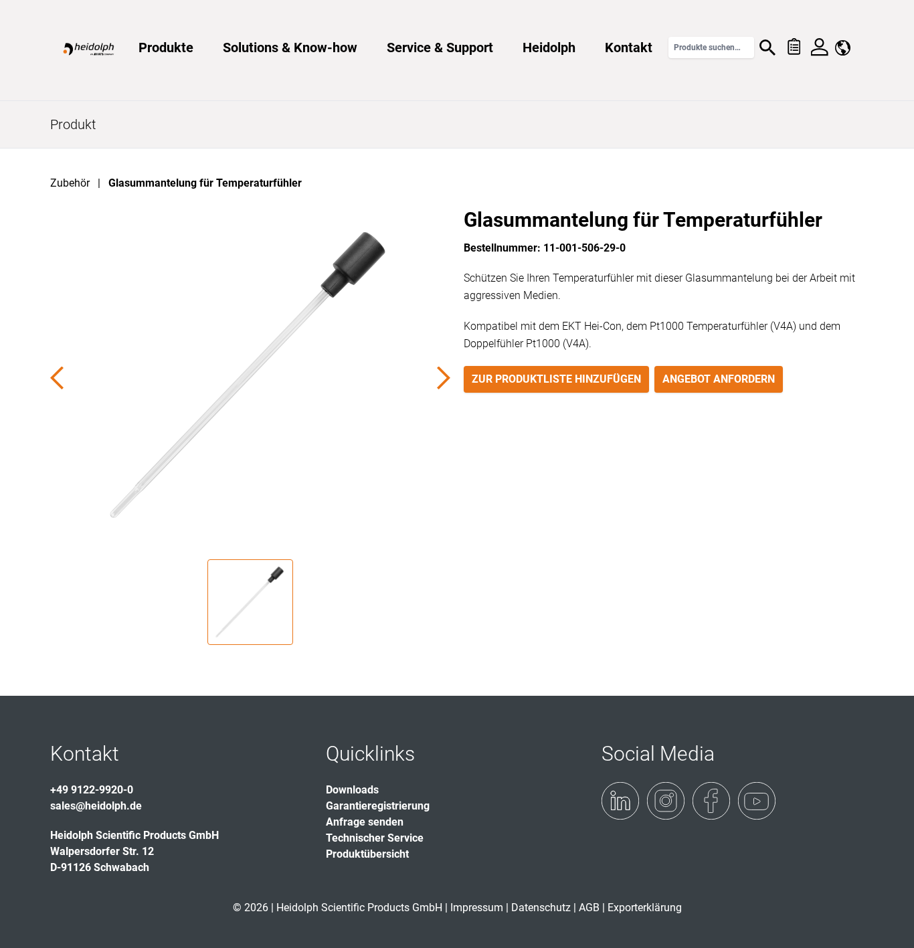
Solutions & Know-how (290, 47)
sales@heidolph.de (96, 805)
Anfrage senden (364, 822)
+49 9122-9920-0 (91, 789)
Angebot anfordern (718, 379)
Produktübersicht (367, 854)
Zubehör (70, 183)
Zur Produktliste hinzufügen (556, 379)
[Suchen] (767, 47)
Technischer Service (375, 838)
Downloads (352, 789)
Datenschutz (541, 907)
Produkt (73, 124)
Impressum (476, 907)
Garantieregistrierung (378, 805)
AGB (589, 907)
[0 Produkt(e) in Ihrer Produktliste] (793, 47)
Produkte (166, 47)
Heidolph (549, 47)
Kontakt (628, 47)
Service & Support (440, 47)
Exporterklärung (645, 907)
